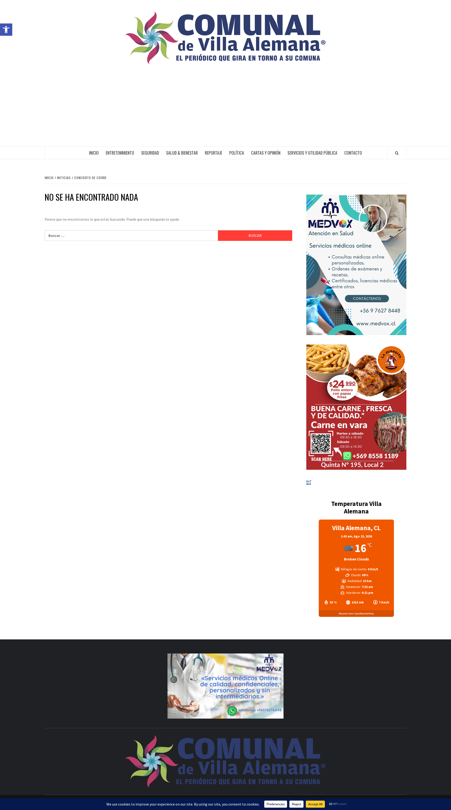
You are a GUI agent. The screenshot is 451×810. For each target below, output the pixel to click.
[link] (6, 29)
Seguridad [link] (150, 153)
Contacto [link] (353, 153)
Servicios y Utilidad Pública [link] (312, 153)
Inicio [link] (94, 153)
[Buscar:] (131, 235)
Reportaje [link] (213, 153)
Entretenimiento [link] (120, 153)
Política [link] (236, 153)
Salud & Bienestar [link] (182, 153)
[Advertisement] (225, 111)
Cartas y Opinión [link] (265, 153)
